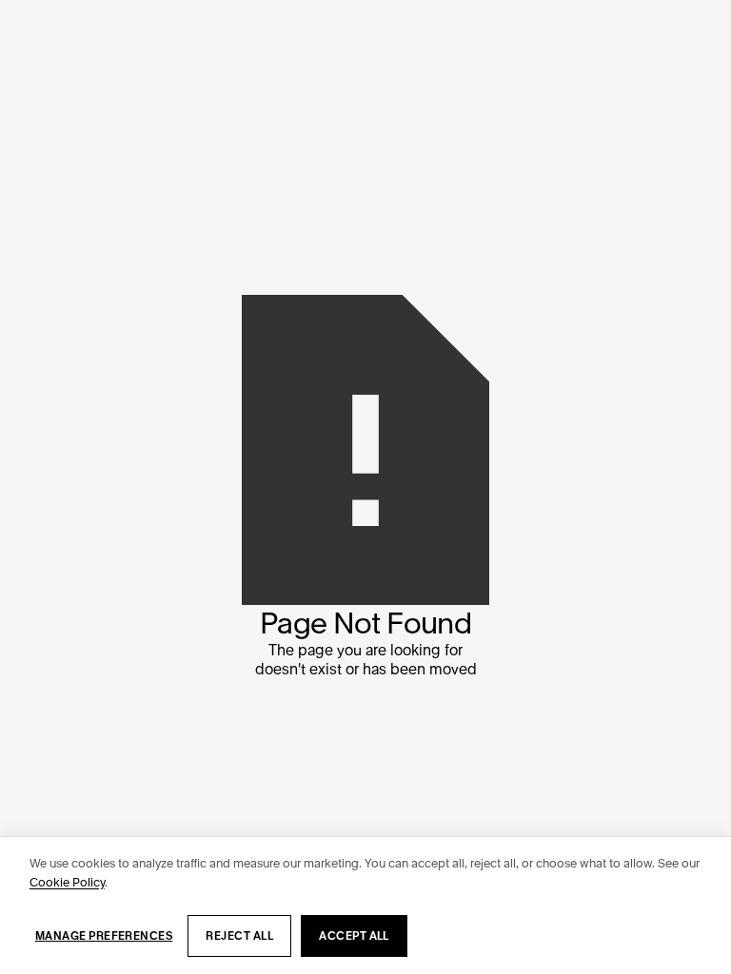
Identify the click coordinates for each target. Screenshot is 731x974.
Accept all (354, 936)
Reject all (239, 936)
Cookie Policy (67, 882)
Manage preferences (104, 936)
